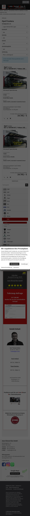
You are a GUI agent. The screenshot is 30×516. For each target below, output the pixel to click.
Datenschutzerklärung (6, 267)
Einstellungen (24, 264)
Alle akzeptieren (14, 264)
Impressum (16, 267)
